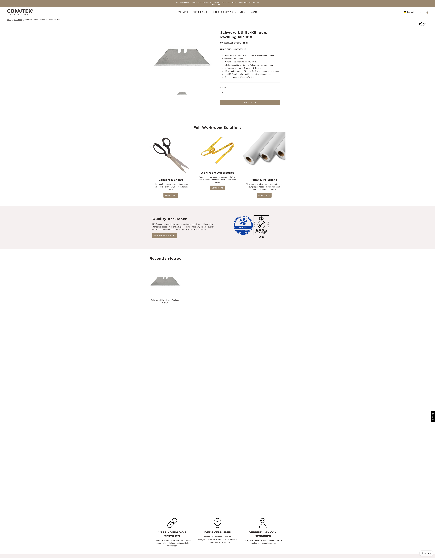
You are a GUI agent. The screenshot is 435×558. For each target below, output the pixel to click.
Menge (223, 87)
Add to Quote (250, 102)
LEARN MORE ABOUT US (164, 236)
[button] (410, 12)
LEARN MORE (171, 195)
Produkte (18, 19)
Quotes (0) (433, 417)
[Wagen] (427, 12)
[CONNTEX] (20, 12)
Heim (9, 19)
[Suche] (421, 12)
